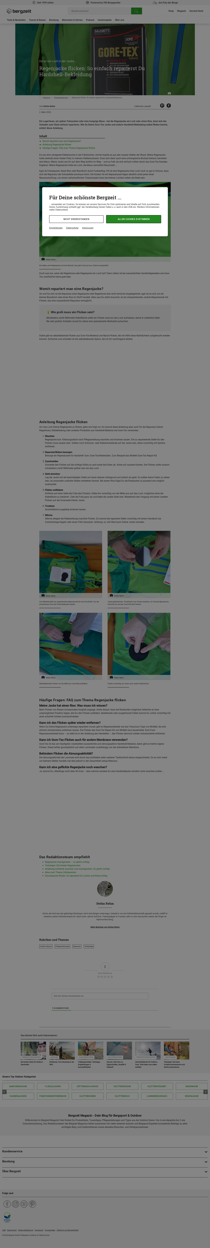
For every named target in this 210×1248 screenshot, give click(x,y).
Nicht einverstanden (76, 219)
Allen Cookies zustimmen (134, 219)
